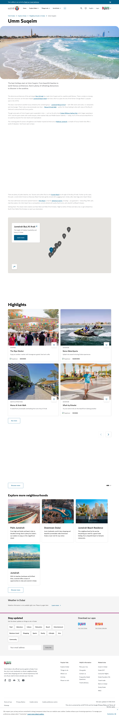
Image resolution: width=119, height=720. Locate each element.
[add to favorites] (54, 345)
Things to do (45, 8)
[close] (36, 226)
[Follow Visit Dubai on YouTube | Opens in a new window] (23, 680)
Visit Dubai (11, 16)
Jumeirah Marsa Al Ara (58, 104)
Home (24, 8)
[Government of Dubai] (13, 8)
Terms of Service (111, 706)
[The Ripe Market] (33, 327)
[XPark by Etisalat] (85, 381)
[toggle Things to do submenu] (49, 8)
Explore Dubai (33, 8)
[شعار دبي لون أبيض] (8, 663)
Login (97, 8)
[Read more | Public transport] (46, 451)
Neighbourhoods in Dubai (37, 16)
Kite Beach (42, 200)
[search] (81, 8)
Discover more (15, 485)
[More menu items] (64, 8)
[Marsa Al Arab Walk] (33, 381)
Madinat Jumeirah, (61, 121)
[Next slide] (100, 135)
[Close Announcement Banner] (110, 2)
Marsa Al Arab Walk (50, 107)
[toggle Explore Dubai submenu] (38, 8)
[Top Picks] (86, 8)
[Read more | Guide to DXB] (99, 451)
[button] (111, 713)
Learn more (20, 237)
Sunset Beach (55, 194)
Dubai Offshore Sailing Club (68, 113)
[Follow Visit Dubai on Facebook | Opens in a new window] (5, 680)
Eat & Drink (56, 8)
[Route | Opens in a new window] (14, 266)
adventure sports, (57, 200)
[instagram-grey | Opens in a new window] (10, 680)
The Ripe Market (17, 351)
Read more (13, 477)
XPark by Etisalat (69, 405)
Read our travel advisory (31, 2)
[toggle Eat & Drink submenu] (60, 8)
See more (14, 420)
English (91, 8)
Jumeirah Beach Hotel (40, 98)
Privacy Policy (102, 705)
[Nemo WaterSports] (85, 327)
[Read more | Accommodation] (73, 451)
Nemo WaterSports (70, 351)
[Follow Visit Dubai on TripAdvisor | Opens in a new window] (14, 680)
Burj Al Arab (39, 96)
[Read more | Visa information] (20, 451)
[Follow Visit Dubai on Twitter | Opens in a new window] (19, 680)
